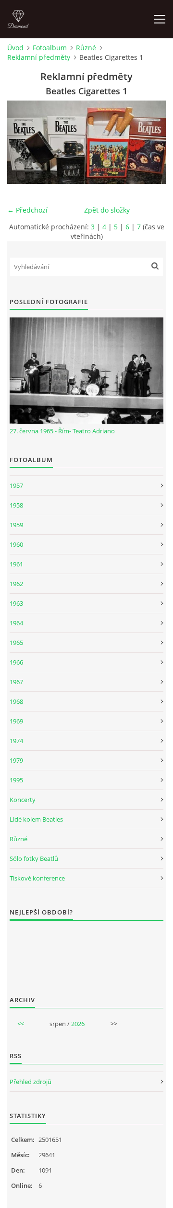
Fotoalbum (50, 47)
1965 (16, 642)
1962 (16, 583)
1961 (16, 564)
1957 (16, 485)
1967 (16, 681)
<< (20, 1023)
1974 (16, 740)
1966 (16, 662)
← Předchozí (27, 210)
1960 (16, 544)
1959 (16, 524)
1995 (16, 780)
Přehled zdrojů (30, 1081)
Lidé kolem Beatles (36, 819)
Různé (86, 47)
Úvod (15, 47)
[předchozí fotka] (23, 142)
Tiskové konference (37, 878)
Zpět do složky (107, 210)
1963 (16, 603)
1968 (16, 701)
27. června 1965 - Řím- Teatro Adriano (62, 431)
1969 (16, 721)
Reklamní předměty (38, 57)
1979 (16, 760)
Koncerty (23, 799)
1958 (16, 505)
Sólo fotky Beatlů (34, 858)
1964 (16, 623)
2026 (78, 1023)
